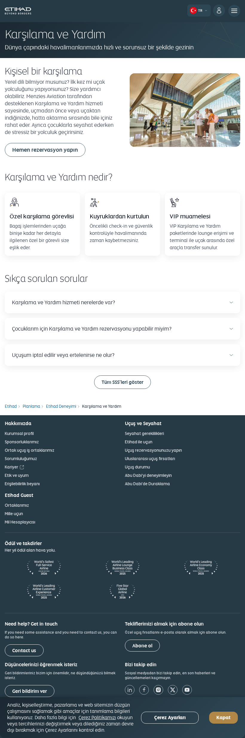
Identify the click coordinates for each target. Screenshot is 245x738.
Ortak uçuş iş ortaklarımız (29, 450)
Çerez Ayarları (170, 717)
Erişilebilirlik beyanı (22, 483)
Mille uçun (14, 513)
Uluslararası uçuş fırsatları (150, 458)
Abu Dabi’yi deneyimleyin (148, 475)
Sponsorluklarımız (22, 442)
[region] (122, 717)
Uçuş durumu (137, 467)
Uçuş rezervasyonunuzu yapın (153, 450)
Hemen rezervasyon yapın (45, 149)
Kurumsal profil (19, 433)
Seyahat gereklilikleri (144, 433)
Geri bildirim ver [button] (29, 691)
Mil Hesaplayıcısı (20, 522)
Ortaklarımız (17, 505)
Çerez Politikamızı (97, 717)
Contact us (24, 650)
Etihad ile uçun (138, 442)
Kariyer (11, 467)
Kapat (223, 717)
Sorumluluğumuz (21, 458)
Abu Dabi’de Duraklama (147, 483)
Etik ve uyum (17, 475)
